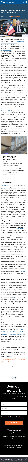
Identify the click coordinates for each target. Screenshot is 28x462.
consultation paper (17, 241)
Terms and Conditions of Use (10, 417)
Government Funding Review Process (14, 440)
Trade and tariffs (20, 359)
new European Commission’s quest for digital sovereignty (12, 330)
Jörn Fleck (5, 16)
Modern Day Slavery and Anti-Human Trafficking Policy (14, 445)
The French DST (5, 111)
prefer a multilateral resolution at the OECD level (13, 229)
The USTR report (5, 185)
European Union (12, 359)
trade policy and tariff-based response (11, 334)
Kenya (15, 298)
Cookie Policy (11, 436)
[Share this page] (15, 377)
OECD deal (23, 271)
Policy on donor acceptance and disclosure (14, 443)
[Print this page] (12, 377)
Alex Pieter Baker (15, 16)
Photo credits (19, 447)
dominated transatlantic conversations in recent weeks (13, 42)
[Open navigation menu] (26, 2)
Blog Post (3, 6)
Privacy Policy (5, 436)
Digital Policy (4, 359)
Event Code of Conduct (11, 447)
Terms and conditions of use (20, 436)
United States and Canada (7, 361)
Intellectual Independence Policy (14, 438)
